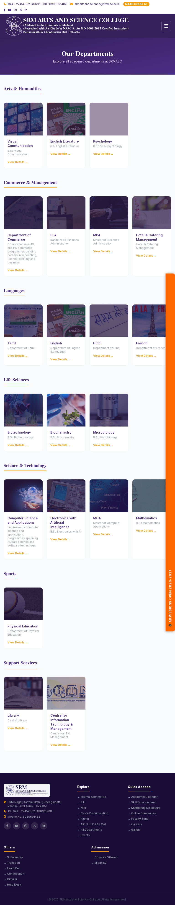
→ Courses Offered (104, 857)
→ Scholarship (13, 857)
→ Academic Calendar (142, 796)
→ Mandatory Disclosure (144, 807)
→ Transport (12, 862)
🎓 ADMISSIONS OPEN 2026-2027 (170, 593)
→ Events (83, 835)
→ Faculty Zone (138, 818)
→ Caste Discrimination (92, 813)
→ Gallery (134, 829)
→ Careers (135, 824)
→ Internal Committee (91, 796)
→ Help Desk (12, 884)
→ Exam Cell (12, 868)
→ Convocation (14, 873)
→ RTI (81, 802)
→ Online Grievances (142, 813)
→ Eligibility (98, 862)
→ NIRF (82, 807)
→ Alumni (83, 818)
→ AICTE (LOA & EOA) (91, 824)
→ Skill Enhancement (142, 802)
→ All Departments (89, 829)
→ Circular (10, 879)
